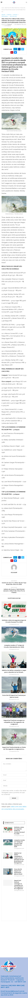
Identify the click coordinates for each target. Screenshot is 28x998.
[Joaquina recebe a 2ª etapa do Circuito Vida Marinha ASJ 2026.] (14, 634)
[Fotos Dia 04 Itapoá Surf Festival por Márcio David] (14, 685)
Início (3, 7)
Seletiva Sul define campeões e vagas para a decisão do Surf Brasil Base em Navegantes (19, 858)
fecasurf (9, 24)
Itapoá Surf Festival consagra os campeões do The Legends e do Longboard (14, 722)
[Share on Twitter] (22, 49)
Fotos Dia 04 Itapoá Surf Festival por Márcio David (14, 696)
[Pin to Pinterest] (11, 52)
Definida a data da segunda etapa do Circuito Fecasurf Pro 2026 (14, 621)
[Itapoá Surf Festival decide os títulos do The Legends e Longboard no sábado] (14, 737)
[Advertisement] (15, 907)
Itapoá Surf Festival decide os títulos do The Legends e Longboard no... (14, 748)
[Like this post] (15, 49)
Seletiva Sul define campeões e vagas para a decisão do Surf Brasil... (14, 671)
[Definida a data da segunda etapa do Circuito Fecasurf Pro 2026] (14, 609)
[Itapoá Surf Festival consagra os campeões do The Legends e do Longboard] (14, 710)
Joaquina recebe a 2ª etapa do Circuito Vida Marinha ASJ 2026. (14, 646)
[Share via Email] (15, 52)
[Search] (26, 2)
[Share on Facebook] (19, 49)
